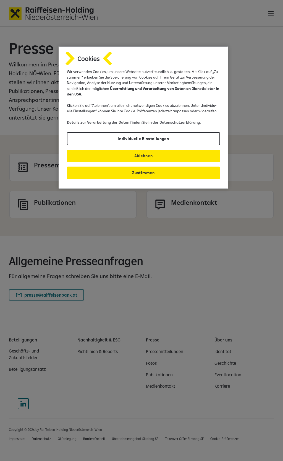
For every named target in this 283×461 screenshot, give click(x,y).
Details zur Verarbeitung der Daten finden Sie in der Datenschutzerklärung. (134, 122)
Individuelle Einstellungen (143, 138)
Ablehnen (143, 155)
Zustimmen (143, 172)
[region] (143, 117)
